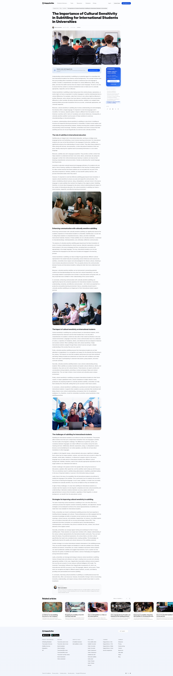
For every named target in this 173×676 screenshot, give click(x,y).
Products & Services (62, 3)
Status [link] (119, 654)
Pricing (94, 3)
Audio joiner (90, 658)
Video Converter (91, 646)
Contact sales (113, 84)
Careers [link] (120, 648)
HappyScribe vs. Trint (108, 644)
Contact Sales (117, 3)
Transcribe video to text (62, 644)
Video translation (61, 648)
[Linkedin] (126, 673)
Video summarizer (61, 658)
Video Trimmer (91, 661)
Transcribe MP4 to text (62, 652)
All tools (89, 665)
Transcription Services (47, 644)
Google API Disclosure (81, 673)
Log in (109, 3)
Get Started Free (126, 3)
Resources (79, 3)
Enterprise (88, 3)
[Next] (129, 598)
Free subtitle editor (92, 641)
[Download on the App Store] (46, 635)
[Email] (118, 109)
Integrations (44, 648)
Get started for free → (93, 70)
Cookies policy (63, 673)
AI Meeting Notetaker (47, 641)
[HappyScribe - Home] (48, 3)
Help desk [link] (120, 652)
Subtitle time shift (91, 654)
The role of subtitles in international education (111, 92)
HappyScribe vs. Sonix (108, 648)
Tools (71, 3)
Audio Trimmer (91, 663)
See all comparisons (107, 650)
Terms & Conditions (46, 673)
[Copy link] (107, 109)
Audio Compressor (92, 650)
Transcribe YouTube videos (63, 654)
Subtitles (64, 8)
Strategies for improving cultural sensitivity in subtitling (113, 102)
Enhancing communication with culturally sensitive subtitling (113, 94)
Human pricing (121, 646)
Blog (61, 8)
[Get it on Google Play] (55, 635)
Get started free (113, 81)
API (43, 650)
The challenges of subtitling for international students (113, 100)
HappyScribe (56, 8)
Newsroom (120, 650)
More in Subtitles (118, 598)
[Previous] (126, 598)
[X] (115, 109)
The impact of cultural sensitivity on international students (113, 97)
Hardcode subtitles (92, 656)
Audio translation (61, 646)
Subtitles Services (46, 646)
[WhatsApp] (110, 109)
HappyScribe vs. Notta (108, 646)
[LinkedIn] (113, 109)
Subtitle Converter (92, 644)
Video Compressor (92, 652)
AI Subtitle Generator (77, 641)
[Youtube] (130, 673)
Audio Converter (91, 648)
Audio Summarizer (61, 656)
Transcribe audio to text (62, 641)
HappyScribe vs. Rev (107, 641)
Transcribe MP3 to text (62, 650)
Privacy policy (55, 673)
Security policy (71, 673)
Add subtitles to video (77, 644)
